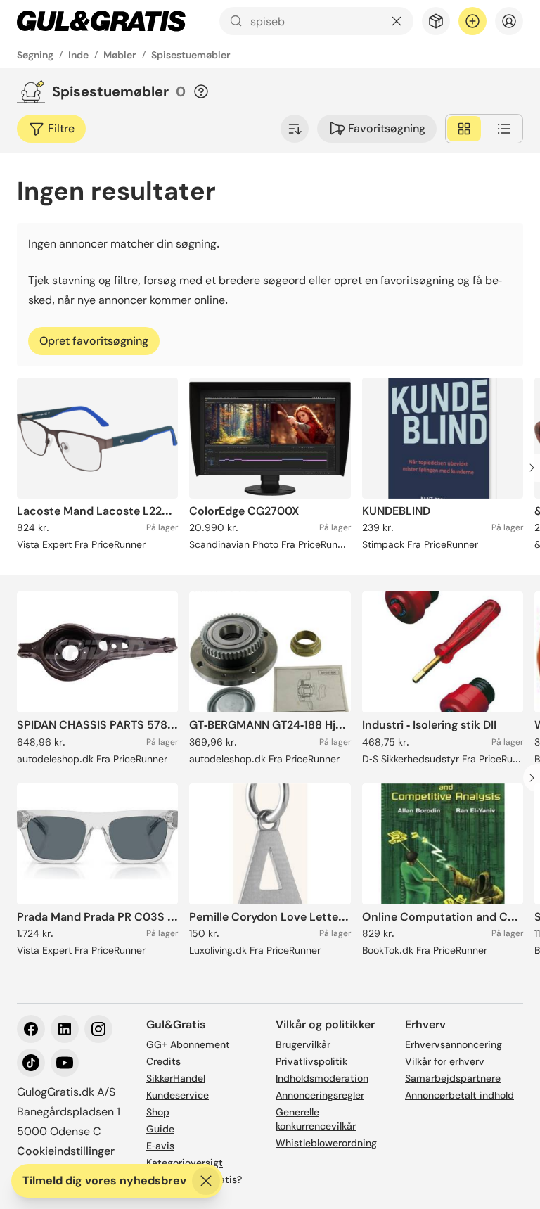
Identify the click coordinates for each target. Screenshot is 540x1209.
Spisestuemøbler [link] (191, 55)
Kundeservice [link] (177, 1095)
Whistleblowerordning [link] (326, 1143)
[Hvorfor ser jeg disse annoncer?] (201, 91)
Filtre (61, 128)
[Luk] (206, 1181)
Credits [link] (163, 1061)
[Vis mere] (295, 129)
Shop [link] (157, 1112)
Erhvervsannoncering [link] (453, 1044)
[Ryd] (397, 21)
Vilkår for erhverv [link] (444, 1061)
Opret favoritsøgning (93, 340)
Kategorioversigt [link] (184, 1162)
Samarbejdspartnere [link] (453, 1078)
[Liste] (504, 128)
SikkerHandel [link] (175, 1078)
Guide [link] (160, 1128)
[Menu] (509, 21)
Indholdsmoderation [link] (322, 1078)
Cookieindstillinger (66, 1151)
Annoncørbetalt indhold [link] (459, 1095)
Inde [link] (78, 55)
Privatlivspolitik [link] (311, 1061)
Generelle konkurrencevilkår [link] (316, 1119)
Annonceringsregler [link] (320, 1095)
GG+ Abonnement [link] (188, 1044)
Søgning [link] (35, 55)
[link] (101, 21)
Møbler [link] (119, 55)
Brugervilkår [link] (303, 1044)
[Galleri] (464, 128)
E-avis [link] (160, 1145)
